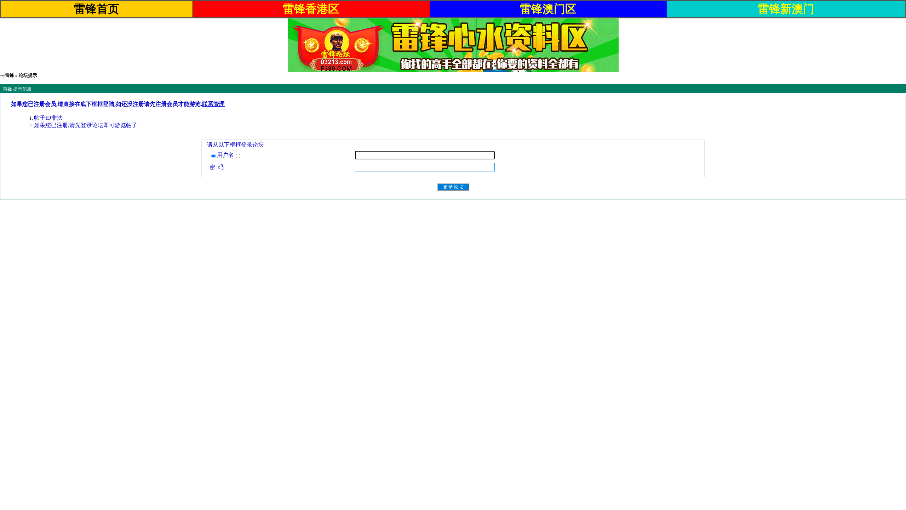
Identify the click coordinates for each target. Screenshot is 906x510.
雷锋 (9, 75)
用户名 (225, 155)
